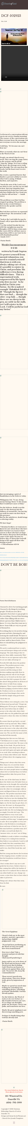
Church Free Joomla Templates (12, 1118)
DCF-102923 (11, 16)
